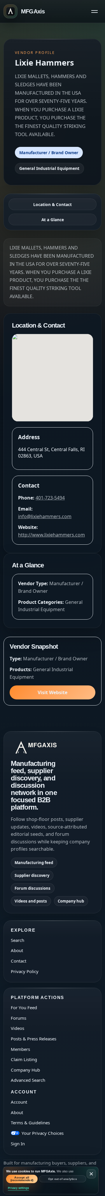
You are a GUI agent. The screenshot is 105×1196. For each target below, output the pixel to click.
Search (17, 940)
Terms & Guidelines (30, 1122)
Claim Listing (24, 1059)
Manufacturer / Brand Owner (48, 152)
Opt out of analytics (62, 1179)
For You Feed (24, 1007)
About (17, 950)
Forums (18, 1018)
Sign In (18, 1143)
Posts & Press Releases (33, 1039)
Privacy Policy (24, 971)
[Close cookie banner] (91, 1174)
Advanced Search (28, 1080)
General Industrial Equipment (49, 168)
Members (20, 1049)
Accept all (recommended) (22, 1179)
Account (19, 1102)
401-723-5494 (50, 498)
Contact (18, 961)
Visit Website (52, 692)
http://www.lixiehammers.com (51, 535)
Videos (17, 1028)
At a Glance (52, 219)
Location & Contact (52, 204)
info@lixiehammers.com (44, 516)
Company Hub (25, 1070)
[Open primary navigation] (95, 11)
